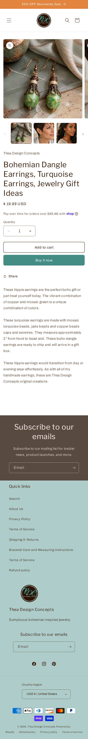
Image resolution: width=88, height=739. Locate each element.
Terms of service (72, 732)
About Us (16, 509)
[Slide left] (5, 134)
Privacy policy (49, 732)
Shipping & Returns (24, 539)
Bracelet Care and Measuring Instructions (41, 550)
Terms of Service (22, 529)
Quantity (9, 222)
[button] (9, 20)
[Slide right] (83, 134)
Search (14, 498)
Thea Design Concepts (42, 726)
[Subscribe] (74, 467)
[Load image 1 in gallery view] (21, 133)
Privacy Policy (19, 519)
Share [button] (13, 276)
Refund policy (19, 570)
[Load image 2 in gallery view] (44, 133)
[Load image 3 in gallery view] (66, 133)
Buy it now (44, 260)
